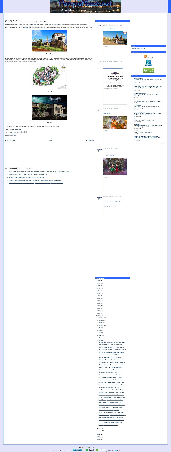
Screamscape (137, 100)
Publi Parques (137, 105)
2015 (98, 308)
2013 (98, 313)
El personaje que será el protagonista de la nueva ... (111, 395)
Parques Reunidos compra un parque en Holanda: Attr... (112, 377)
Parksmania (56, 24)
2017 (98, 303)
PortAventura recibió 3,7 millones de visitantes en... (111, 344)
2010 (98, 436)
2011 (98, 434)
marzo (100, 340)
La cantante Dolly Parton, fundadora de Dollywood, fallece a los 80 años (26, 177)
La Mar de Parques (138, 78)
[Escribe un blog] (21, 132)
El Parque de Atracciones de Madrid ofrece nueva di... (112, 359)
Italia (15, 135)
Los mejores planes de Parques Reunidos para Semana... (113, 349)
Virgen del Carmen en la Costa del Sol (143, 132)
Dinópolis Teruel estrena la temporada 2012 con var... (111, 420)
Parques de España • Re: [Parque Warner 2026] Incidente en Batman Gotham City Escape (148, 80)
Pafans (135, 118)
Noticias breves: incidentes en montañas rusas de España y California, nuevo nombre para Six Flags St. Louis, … (36, 183)
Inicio (50, 140)
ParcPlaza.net (137, 85)
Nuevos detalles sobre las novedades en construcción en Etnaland (27, 22)
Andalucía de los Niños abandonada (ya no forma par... (112, 412)
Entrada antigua (90, 140)
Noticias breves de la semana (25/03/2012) (109, 354)
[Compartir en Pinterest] (26, 132)
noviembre (101, 320)
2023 (98, 288)
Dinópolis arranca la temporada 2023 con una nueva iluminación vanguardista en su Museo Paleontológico (35, 180)
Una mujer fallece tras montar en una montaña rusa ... (112, 417)
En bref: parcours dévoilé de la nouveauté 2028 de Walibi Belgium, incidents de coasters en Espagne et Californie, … (148, 88)
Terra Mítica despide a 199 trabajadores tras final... (111, 400)
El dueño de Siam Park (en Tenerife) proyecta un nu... (111, 392)
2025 (98, 283)
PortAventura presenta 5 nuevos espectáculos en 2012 (112, 407)
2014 (98, 310)
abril (100, 337)
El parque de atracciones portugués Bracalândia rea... (112, 374)
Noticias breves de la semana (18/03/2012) (109, 372)
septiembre (101, 325)
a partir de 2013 (32, 24)
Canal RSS (150, 57)
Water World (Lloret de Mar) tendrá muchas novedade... (112, 364)
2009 (98, 439)
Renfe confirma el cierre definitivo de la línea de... (110, 379)
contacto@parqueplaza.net (138, 48)
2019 (98, 298)
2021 (98, 293)
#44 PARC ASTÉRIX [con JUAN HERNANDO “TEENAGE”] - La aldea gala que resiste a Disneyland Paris (148, 138)
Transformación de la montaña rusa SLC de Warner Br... (112, 389)
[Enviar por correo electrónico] (20, 132)
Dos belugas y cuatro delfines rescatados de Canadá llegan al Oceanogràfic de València (146, 107)
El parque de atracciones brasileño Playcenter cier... (111, 369)
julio (100, 330)
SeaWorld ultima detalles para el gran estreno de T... (111, 347)
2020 (98, 295)
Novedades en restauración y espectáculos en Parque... (112, 384)
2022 (98, 290)
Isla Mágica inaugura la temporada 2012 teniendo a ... (112, 342)
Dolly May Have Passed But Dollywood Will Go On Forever (148, 101)
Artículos (85, 447)
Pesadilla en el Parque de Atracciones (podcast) (146, 136)
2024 (98, 285)
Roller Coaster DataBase (140, 93)
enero (100, 431)
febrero (100, 428)
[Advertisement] (85, 15)
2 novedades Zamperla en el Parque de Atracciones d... (112, 397)
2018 (98, 300)
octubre (101, 322)
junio (100, 332)
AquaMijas (136, 131)
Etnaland (21, 24)
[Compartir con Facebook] (25, 132)
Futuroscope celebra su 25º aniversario (108, 425)
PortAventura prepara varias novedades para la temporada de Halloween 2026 (28, 174)
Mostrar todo (163, 142)
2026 (98, 280)
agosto (100, 327)
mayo (100, 335)
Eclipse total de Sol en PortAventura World (144, 120)
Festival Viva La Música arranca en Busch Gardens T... (112, 405)
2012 (98, 315)
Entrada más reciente (10, 140)
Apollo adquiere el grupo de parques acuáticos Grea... (112, 382)
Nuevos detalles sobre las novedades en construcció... (112, 402)
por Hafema (27, 27)
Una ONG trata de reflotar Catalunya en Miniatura (110, 367)
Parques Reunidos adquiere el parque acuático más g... (112, 415)
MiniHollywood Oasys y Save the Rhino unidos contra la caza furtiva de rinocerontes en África (147, 114)
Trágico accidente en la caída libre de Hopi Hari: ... (111, 422)
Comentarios (92, 447)
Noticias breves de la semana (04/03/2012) (109, 410)
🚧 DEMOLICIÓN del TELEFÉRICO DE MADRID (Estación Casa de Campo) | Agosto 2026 (148, 126)
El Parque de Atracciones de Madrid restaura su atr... (111, 352)
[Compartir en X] (23, 132)
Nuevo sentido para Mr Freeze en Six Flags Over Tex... (112, 357)
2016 (98, 305)
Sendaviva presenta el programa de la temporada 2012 (112, 362)
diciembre (101, 317)
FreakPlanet (137, 124)
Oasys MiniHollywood (139, 112)
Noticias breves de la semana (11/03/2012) (109, 387)
